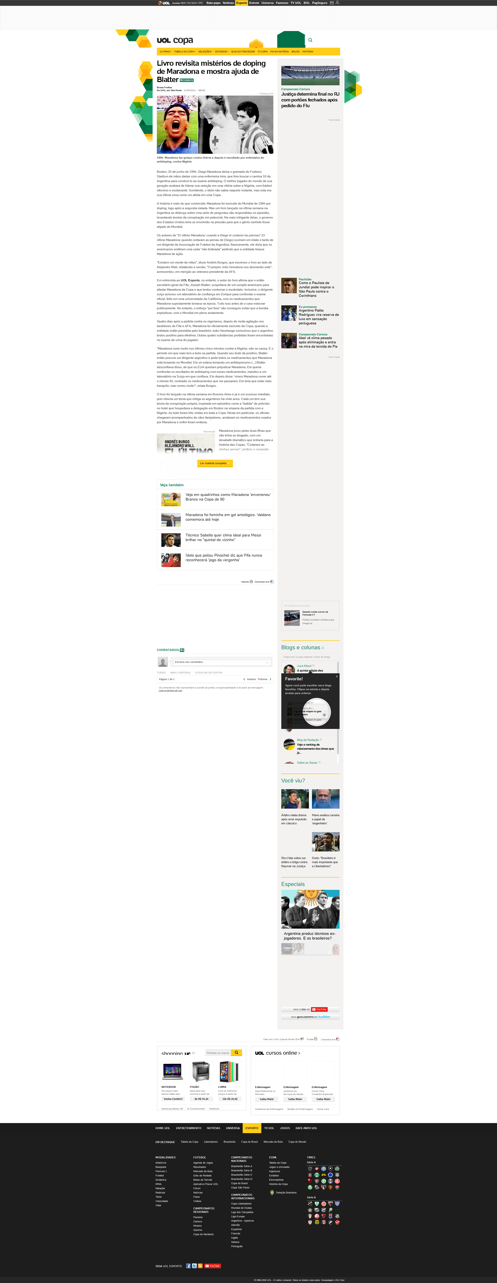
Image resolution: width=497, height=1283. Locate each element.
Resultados (199, 1167)
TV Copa (263, 51)
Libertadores (211, 1141)
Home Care (323, 1109)
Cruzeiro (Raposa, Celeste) (330, 1175)
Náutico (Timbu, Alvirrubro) (317, 1216)
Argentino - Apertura (242, 1220)
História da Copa (278, 1184)
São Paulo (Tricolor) (324, 1187)
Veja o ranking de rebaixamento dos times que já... (315, 749)
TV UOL (296, 2)
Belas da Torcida (202, 1179)
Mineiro (197, 1225)
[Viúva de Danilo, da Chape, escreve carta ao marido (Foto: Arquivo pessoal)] (310, 953)
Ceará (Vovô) (324, 1210)
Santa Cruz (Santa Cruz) (324, 1222)
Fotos (196, 1196)
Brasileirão (229, 1141)
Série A (311, 1162)
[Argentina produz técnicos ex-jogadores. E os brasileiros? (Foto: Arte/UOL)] (322, 953)
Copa (183, 39)
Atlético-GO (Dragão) (330, 1204)
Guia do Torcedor (243, 51)
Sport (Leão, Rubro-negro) (330, 1187)
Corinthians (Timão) (310, 1175)
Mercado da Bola (273, 1141)
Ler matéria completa (213, 463)
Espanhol (236, 1229)
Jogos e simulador (279, 1167)
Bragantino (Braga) (317, 1210)
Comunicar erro (262, 581)
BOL (307, 2)
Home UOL (163, 1128)
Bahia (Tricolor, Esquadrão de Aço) (324, 1169)
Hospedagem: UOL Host (332, 1280)
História (307, 51)
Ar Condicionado (196, 1108)
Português (237, 1246)
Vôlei (158, 1205)
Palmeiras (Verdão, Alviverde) (310, 1187)
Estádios (221, 51)
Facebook (189, 1265)
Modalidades (166, 1157)
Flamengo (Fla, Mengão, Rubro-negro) (310, 1181)
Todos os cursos (327, 1054)
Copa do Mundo (297, 1141)
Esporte (241, 2)
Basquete (161, 1167)
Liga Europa (238, 1216)
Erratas (310, 1039)
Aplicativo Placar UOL (205, 1184)
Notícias (228, 2)
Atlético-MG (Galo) (310, 1169)
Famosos (282, 2)
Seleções (204, 51)
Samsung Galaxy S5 (172, 1108)
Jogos (285, 1128)
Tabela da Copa (184, 51)
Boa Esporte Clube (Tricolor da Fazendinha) (310, 1210)
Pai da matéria (279, 51)
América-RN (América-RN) (324, 1204)
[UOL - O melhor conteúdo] (162, 4)
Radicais (160, 1192)
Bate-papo (214, 2)
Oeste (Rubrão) (324, 1216)
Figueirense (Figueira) (337, 1175)
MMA (159, 1184)
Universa (268, 2)
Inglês (234, 1237)
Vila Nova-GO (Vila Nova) (337, 1222)
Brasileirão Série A (241, 1166)
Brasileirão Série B (241, 1170)
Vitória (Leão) (337, 1187)
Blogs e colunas (300, 647)
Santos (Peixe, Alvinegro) (317, 1187)
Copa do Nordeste (203, 1234)
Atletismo (161, 1162)
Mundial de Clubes (241, 1208)
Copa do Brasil (249, 1141)
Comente (188, 80)
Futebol (160, 1175)
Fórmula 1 (161, 1171)
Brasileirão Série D (241, 1179)
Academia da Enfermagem (269, 1109)
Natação (160, 1188)
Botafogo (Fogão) (330, 1169)
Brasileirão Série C (241, 1174)
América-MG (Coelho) (317, 1204)
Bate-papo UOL (306, 1128)
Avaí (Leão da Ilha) (337, 1204)
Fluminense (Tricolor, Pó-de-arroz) (317, 1181)
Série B (311, 1197)
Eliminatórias (276, 1179)
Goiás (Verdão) (324, 1181)
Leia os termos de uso (170, 690)
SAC (200, 3)
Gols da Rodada (202, 1175)
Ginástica (161, 1179)
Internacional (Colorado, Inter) (337, 1181)
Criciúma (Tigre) (324, 1175)
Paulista (197, 1217)
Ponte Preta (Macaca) (337, 1216)
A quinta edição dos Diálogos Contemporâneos (314, 672)
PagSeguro (319, 2)
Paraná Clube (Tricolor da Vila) (330, 1216)
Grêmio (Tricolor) (330, 1181)
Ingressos (274, 1171)
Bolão (296, 51)
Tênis (159, 1196)
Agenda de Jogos (203, 1162)
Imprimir (245, 581)
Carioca (197, 1221)
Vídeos (197, 1201)
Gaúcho (197, 1230)
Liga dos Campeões (242, 1212)
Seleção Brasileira (286, 1192)
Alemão (235, 1225)
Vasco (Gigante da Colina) (330, 1222)
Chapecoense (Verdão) (337, 1169)
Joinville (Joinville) (310, 1216)
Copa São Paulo (240, 1187)
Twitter (195, 1265)
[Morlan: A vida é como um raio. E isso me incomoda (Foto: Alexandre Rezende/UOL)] (333, 953)
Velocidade (162, 1201)
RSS (200, 1265)
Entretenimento (188, 1128)
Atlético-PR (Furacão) (317, 1169)
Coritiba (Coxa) (317, 1175)
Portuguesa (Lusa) (310, 1222)
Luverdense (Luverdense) (330, 1210)
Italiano (235, 1242)
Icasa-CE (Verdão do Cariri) (337, 1210)
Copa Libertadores (241, 1203)
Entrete (254, 2)
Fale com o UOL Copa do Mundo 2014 (281, 1039)
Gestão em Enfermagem (300, 1109)
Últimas (165, 51)
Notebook (214, 1108)
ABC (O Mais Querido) (310, 1204)
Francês (235, 1233)
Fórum (197, 1188)
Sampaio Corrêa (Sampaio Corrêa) (317, 1222)
